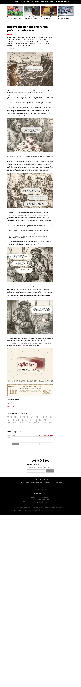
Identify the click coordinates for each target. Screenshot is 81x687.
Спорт (42, 1)
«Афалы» (29, 103)
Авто (27, 1)
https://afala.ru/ (11, 403)
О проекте (21, 482)
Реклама (27, 482)
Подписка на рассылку (33, 464)
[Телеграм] (40, 479)
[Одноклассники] (47, 479)
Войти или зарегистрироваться (46, 435)
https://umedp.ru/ (11, 406)
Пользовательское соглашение (36, 482)
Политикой (31, 467)
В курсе (23, 1)
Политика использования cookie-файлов (53, 482)
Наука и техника (34, 1)
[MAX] (33, 479)
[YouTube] (44, 479)
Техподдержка (48, 483)
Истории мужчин (63, 1)
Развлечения (49, 1)
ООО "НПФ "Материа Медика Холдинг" (19, 426)
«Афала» (24, 345)
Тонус (55, 1)
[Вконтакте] (36, 479)
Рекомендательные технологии (36, 483)
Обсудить (17, 48)
